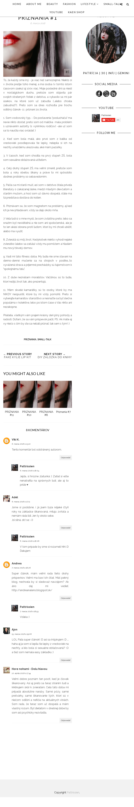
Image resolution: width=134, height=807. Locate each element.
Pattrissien (27, 466)
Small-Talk (44, 339)
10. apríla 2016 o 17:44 (21, 673)
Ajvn (14, 629)
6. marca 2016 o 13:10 (21, 444)
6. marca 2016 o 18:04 (29, 471)
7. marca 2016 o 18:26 (21, 568)
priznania (30, 339)
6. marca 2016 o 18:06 (29, 541)
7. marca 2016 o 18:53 (29, 611)
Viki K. (15, 439)
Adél (15, 497)
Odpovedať (65, 457)
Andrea (17, 563)
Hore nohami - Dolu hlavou (29, 669)
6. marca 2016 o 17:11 (21, 502)
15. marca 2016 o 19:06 (22, 634)
